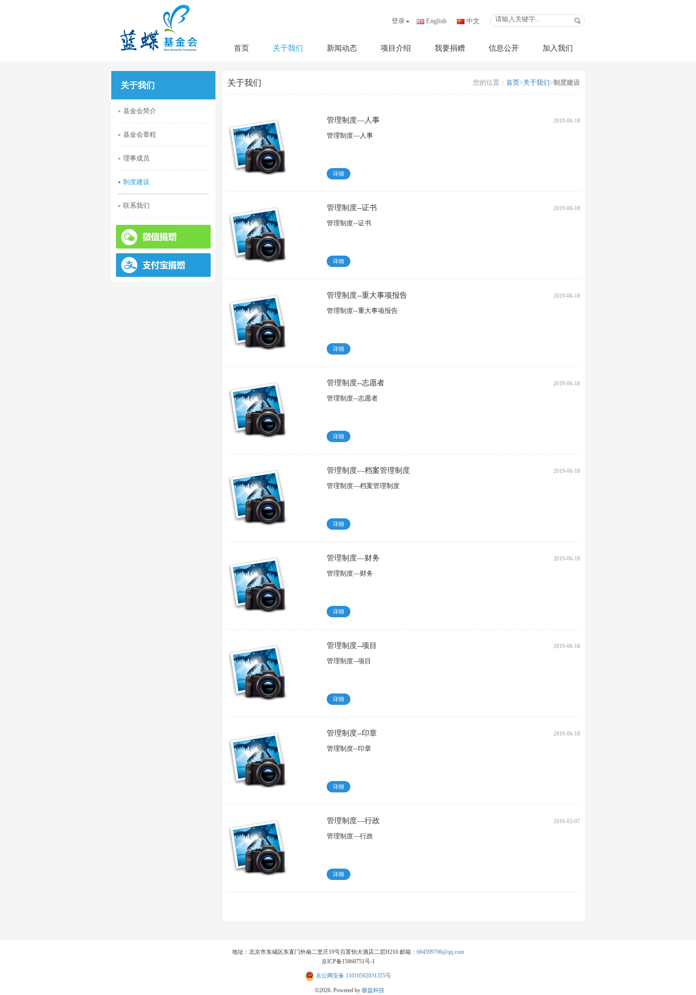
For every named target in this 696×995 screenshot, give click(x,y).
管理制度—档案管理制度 (368, 470)
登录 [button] (398, 21)
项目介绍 (396, 48)
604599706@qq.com (440, 952)
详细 (338, 173)
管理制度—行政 (353, 821)
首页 (241, 48)
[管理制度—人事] (257, 145)
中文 (473, 21)
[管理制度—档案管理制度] (257, 495)
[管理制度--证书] (257, 233)
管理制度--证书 (352, 208)
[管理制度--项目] (257, 671)
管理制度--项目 (352, 645)
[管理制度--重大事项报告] (257, 320)
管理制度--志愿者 (355, 383)
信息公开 (504, 48)
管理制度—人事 (353, 120)
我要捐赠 (450, 48)
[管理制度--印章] (257, 758)
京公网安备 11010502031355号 (352, 975)
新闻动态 (342, 48)
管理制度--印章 (352, 733)
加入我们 (558, 48)
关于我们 (288, 48)
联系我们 (136, 205)
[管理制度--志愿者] (257, 408)
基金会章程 (139, 134)
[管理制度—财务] (257, 583)
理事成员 (136, 158)
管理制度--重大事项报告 (367, 295)
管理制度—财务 (353, 558)
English (436, 21)
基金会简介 (139, 111)
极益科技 (373, 990)
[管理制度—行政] (257, 846)
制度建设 (136, 182)
